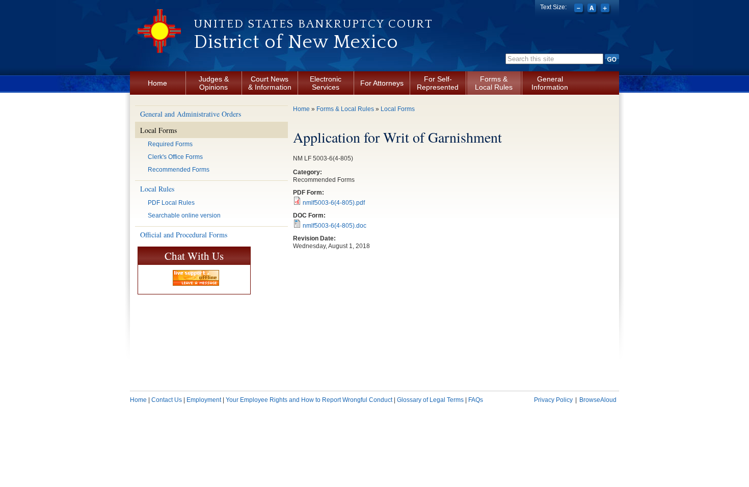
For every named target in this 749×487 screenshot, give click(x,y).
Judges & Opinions (214, 83)
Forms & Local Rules (494, 83)
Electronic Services (325, 83)
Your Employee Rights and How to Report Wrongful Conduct (309, 399)
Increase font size (606, 9)
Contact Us (166, 399)
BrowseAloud (598, 399)
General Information (549, 83)
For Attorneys (382, 83)
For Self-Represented (438, 83)
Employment (203, 399)
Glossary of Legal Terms (430, 399)
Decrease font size (579, 9)
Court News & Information (269, 83)
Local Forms (158, 130)
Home (157, 83)
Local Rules (157, 189)
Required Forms (170, 144)
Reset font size (592, 9)
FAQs (475, 399)
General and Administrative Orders (190, 114)
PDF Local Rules (171, 202)
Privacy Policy (553, 399)
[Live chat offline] (196, 278)
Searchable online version (184, 215)
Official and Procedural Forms (183, 234)
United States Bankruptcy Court (313, 24)
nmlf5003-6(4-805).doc (334, 225)
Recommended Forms (178, 169)
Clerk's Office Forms (175, 156)
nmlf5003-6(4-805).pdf (334, 202)
